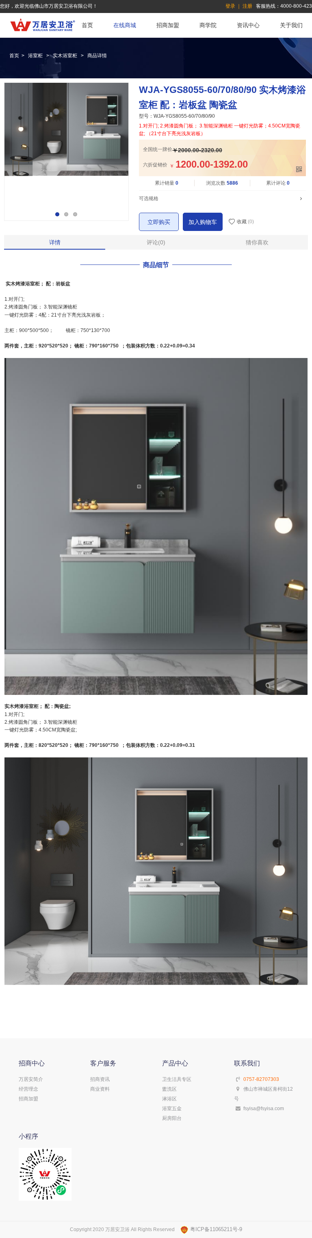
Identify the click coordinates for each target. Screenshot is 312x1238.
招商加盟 (167, 25)
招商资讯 (100, 1079)
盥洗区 (169, 1089)
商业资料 (100, 1089)
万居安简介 (31, 1079)
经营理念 (28, 1089)
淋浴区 (169, 1099)
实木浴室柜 (65, 55)
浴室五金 (172, 1108)
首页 (87, 25)
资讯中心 (248, 25)
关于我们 (291, 25)
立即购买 (158, 222)
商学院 (208, 25)
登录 (230, 6)
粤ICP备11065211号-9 (215, 1229)
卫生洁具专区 (176, 1079)
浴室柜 (35, 55)
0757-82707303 (261, 1079)
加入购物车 (202, 222)
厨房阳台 (172, 1118)
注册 (247, 6)
